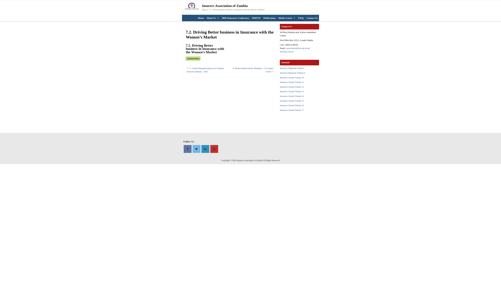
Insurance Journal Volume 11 (292, 82)
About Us (211, 18)
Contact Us (312, 18)
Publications (269, 18)
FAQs (301, 18)
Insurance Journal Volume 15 (292, 101)
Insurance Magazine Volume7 (292, 68)
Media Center (285, 18)
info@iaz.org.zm (287, 52)
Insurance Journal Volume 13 (292, 91)
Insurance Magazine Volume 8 (292, 73)
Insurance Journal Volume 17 (292, 110)
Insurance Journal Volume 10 (292, 78)
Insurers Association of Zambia (225, 6)
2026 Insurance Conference (235, 18)
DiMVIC (256, 18)
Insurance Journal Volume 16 (292, 105)
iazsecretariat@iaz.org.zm (296, 48)
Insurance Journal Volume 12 (292, 87)
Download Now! (193, 58)
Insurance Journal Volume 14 (292, 96)
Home (201, 18)
